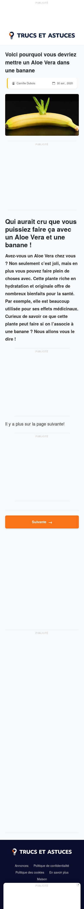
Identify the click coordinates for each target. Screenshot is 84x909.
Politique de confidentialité (51, 865)
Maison (42, 879)
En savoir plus (58, 872)
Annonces (21, 865)
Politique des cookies (30, 872)
